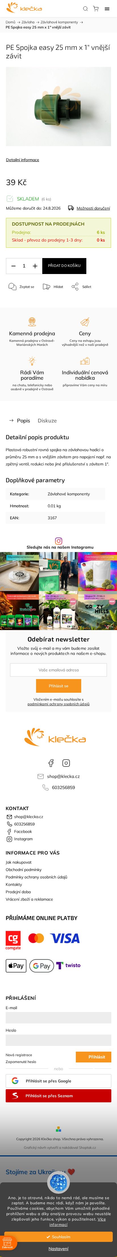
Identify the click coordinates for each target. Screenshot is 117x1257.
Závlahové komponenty (69, 493)
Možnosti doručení (93, 208)
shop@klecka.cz (63, 776)
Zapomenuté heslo (21, 1061)
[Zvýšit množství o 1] (35, 266)
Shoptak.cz (87, 1147)
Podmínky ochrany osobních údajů (36, 877)
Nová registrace (19, 1054)
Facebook (51, 763)
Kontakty (14, 884)
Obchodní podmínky (23, 869)
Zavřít (99, 301)
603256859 (63, 787)
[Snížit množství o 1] (13, 266)
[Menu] (107, 8)
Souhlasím (61, 1236)
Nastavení (58, 1248)
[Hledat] (85, 8)
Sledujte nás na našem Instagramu (60, 547)
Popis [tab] (23, 420)
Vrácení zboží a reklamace (29, 899)
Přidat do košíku (64, 266)
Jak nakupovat (19, 862)
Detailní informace (22, 159)
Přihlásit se (58, 686)
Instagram (66, 763)
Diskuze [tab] (47, 420)
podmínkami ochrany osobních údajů (59, 704)
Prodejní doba (18, 891)
